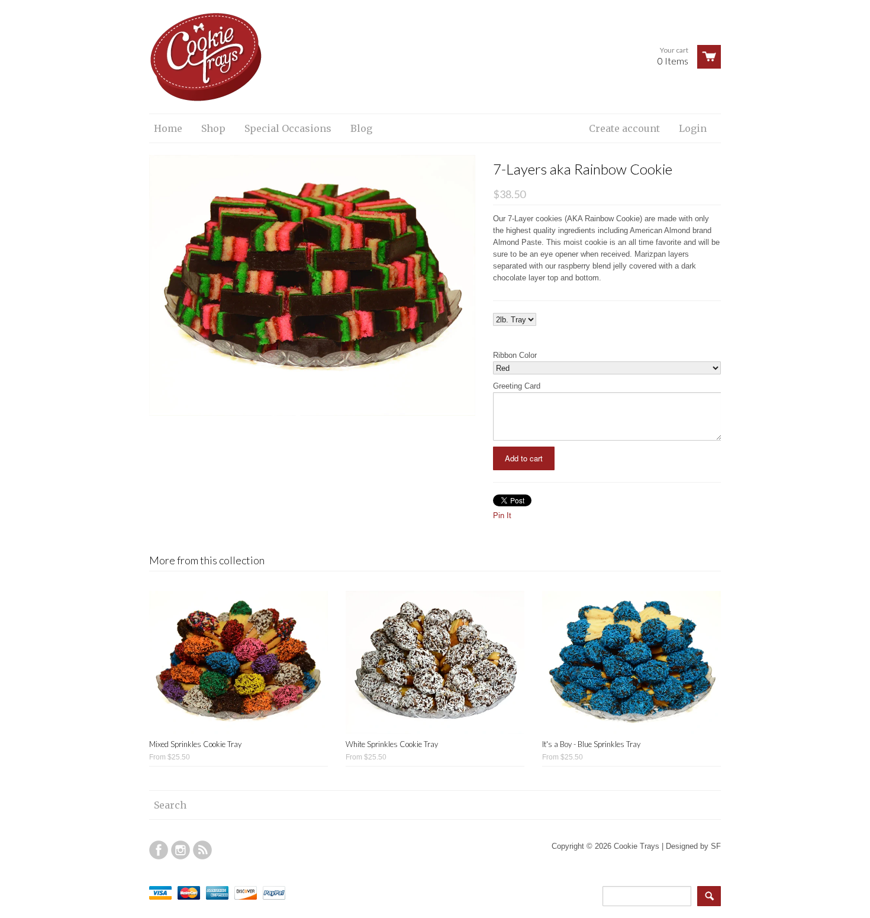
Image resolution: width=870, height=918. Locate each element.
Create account (624, 128)
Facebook (158, 850)
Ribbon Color (515, 355)
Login (693, 128)
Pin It (502, 515)
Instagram (180, 850)
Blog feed (202, 850)
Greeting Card (516, 386)
